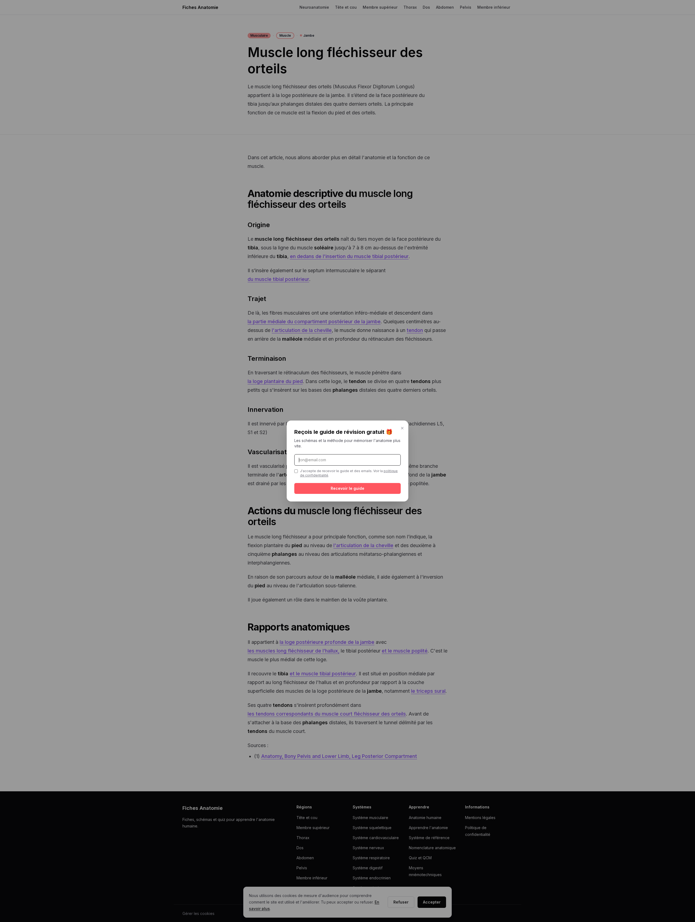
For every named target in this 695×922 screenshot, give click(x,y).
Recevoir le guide (347, 488)
